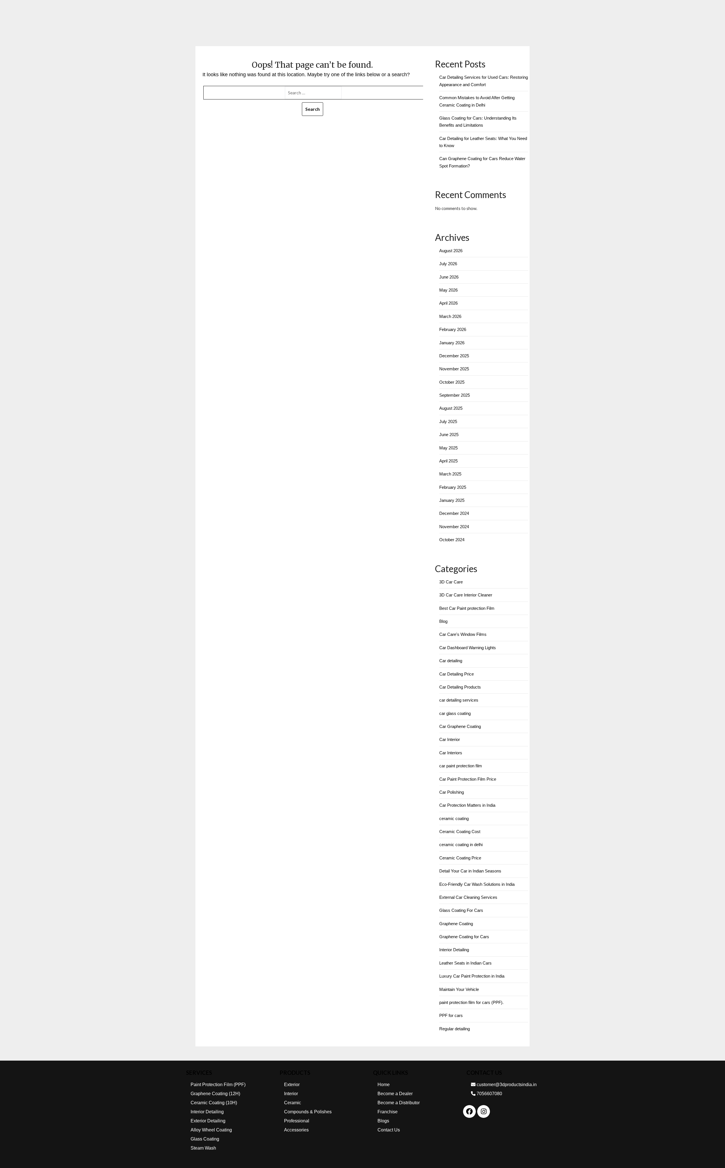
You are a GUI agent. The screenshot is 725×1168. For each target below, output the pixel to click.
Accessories (296, 1129)
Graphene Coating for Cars (464, 936)
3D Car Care (451, 581)
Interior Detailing (454, 949)
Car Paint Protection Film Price (467, 779)
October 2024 (451, 539)
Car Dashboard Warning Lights (467, 647)
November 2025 (454, 368)
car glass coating (455, 713)
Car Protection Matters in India (467, 805)
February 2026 (452, 329)
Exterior (292, 1084)
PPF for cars (451, 1015)
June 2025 (449, 434)
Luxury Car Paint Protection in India (471, 976)
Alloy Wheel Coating (211, 1129)
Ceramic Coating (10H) (214, 1102)
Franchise (388, 1111)
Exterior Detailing (208, 1120)
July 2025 (448, 421)
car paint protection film (460, 765)
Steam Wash (203, 1148)
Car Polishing (451, 792)
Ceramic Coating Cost (459, 831)
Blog (443, 621)
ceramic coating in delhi (461, 844)
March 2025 (450, 474)
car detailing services (458, 700)
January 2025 (451, 500)
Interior (291, 1093)
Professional (296, 1120)
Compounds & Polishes (308, 1111)
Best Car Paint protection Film (466, 608)
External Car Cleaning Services (468, 897)
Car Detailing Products (460, 687)
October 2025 (451, 382)
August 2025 (450, 408)
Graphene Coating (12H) (215, 1093)
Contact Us (389, 1129)
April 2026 (448, 303)
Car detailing (450, 660)
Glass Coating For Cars (461, 910)
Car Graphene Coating (460, 726)
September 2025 (454, 395)
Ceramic (292, 1102)
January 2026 (451, 342)
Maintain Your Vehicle (459, 989)
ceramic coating (454, 818)
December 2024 (454, 513)
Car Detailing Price (456, 674)
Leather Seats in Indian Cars (465, 963)
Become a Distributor (399, 1102)
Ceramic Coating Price (460, 857)
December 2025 (454, 355)
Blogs (383, 1120)
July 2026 (448, 263)
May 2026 (448, 290)
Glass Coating (205, 1139)
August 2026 (450, 250)
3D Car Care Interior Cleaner (465, 595)
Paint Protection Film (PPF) (218, 1084)
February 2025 (452, 487)
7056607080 (488, 1093)
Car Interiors (450, 752)
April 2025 (448, 460)
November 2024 (454, 526)
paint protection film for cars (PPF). (471, 1002)
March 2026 (450, 316)
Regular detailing (454, 1028)
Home (384, 1084)
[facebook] (469, 1111)
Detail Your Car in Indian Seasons (470, 870)
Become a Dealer (395, 1093)
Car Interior (449, 739)
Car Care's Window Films (463, 634)
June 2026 (449, 277)
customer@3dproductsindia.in (506, 1084)
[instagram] (484, 1111)
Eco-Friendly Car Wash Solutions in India (477, 884)
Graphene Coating (456, 923)
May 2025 (448, 447)
